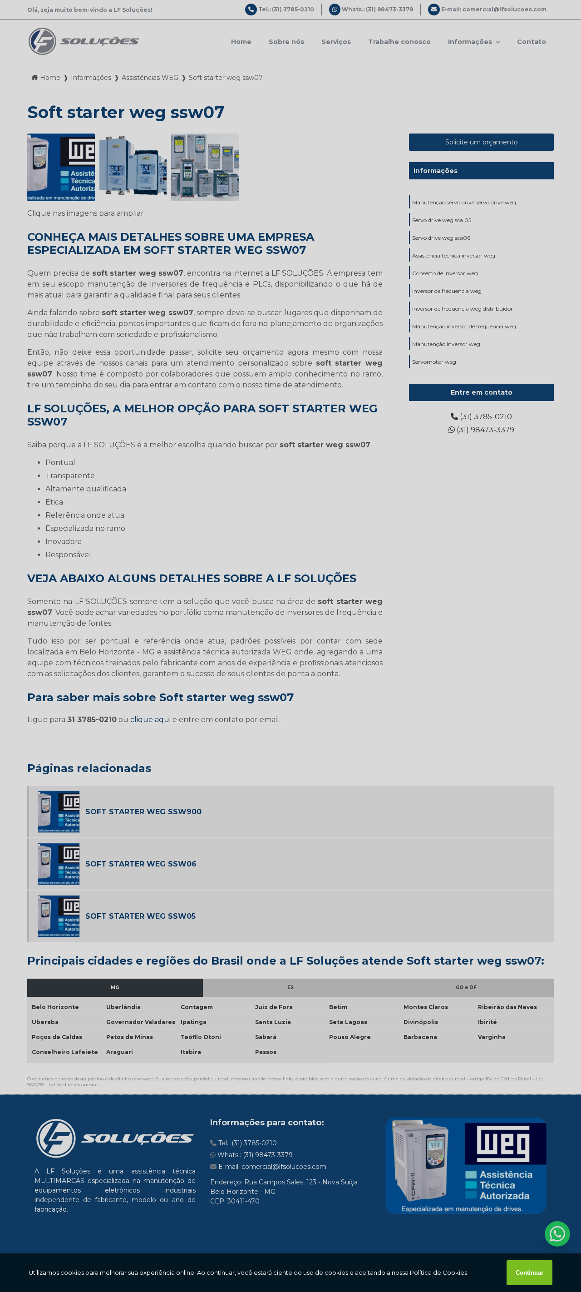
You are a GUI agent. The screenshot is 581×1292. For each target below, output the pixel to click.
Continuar (529, 1272)
